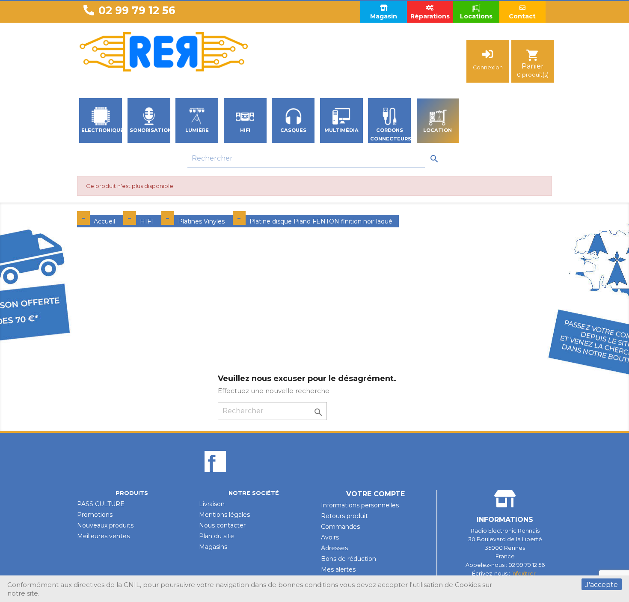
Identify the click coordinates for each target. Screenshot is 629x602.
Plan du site (216, 536)
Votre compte (375, 494)
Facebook (215, 476)
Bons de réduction (348, 559)
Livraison (212, 504)
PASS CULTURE (101, 504)
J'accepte (601, 585)
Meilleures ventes (103, 536)
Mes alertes (338, 569)
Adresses (334, 548)
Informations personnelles (360, 505)
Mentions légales (224, 515)
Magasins (213, 547)
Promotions (95, 515)
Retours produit (344, 516)
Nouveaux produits (105, 525)
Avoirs (330, 537)
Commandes (340, 526)
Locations (476, 16)
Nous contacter (222, 525)
